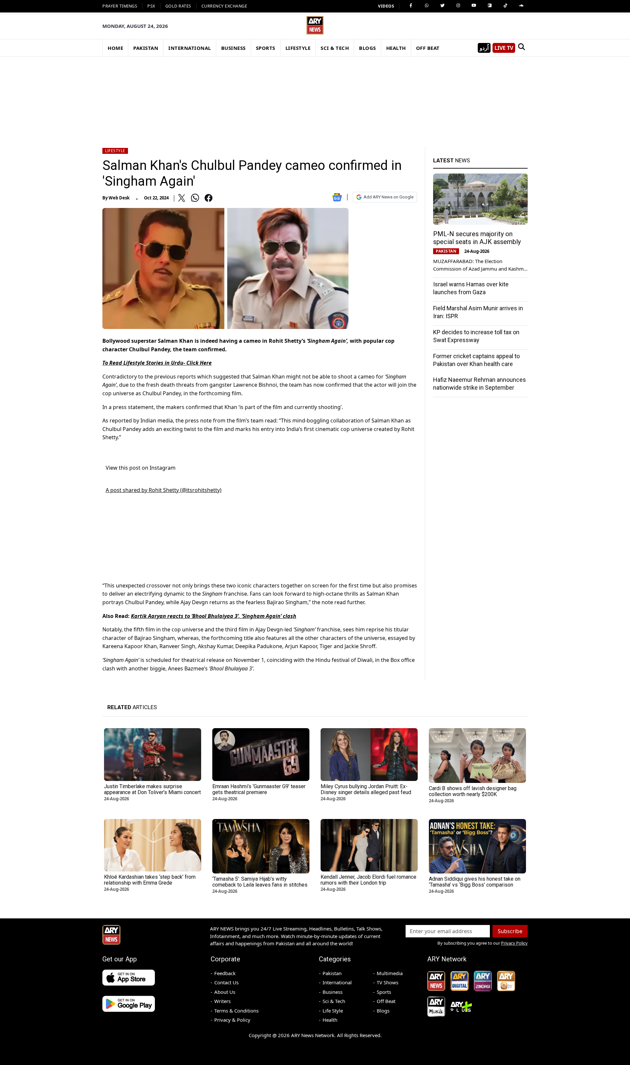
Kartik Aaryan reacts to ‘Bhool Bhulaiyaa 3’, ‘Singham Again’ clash (213, 616)
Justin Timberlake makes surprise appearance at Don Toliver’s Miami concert (152, 789)
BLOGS (367, 48)
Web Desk (119, 198)
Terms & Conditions (236, 1010)
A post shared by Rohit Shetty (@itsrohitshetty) (163, 490)
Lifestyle (115, 151)
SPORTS (265, 48)
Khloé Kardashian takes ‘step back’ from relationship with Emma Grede (150, 880)
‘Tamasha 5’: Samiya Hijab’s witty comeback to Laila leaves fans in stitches (259, 882)
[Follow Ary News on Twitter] (442, 5)
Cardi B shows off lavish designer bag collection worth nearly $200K (472, 791)
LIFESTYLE (298, 48)
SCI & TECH (335, 48)
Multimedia (390, 973)
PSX (151, 6)
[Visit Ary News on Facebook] (410, 5)
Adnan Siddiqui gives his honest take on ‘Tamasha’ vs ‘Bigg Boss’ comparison (474, 882)
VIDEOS (386, 6)
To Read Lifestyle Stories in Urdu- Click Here (157, 362)
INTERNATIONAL (189, 48)
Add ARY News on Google (388, 197)
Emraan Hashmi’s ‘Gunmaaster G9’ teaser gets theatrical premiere (258, 789)
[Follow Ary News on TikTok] (505, 5)
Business (333, 992)
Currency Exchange (224, 6)
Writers (222, 1001)
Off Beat (386, 1001)
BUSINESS (233, 48)
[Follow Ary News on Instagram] (458, 5)
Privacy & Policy (232, 1019)
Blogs (383, 1010)
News (451, 160)
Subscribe (510, 931)
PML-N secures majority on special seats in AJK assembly (477, 238)
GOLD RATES (178, 6)
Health (330, 1019)
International (337, 982)
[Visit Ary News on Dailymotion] (489, 5)
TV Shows (387, 982)
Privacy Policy (514, 943)
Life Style (333, 1010)
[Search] (521, 48)
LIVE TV (503, 47)
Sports (384, 992)
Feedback (225, 973)
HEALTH (396, 48)
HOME (115, 48)
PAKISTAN (145, 48)
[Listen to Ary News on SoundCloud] (521, 5)
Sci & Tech (334, 1001)
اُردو (484, 47)
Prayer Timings (119, 6)
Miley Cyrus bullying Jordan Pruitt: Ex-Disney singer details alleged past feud (366, 789)
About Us (224, 992)
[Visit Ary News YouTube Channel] (473, 5)
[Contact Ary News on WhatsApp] (426, 5)
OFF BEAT (428, 48)
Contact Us (226, 982)
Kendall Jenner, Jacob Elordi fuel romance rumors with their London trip (368, 880)
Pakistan (332, 973)
